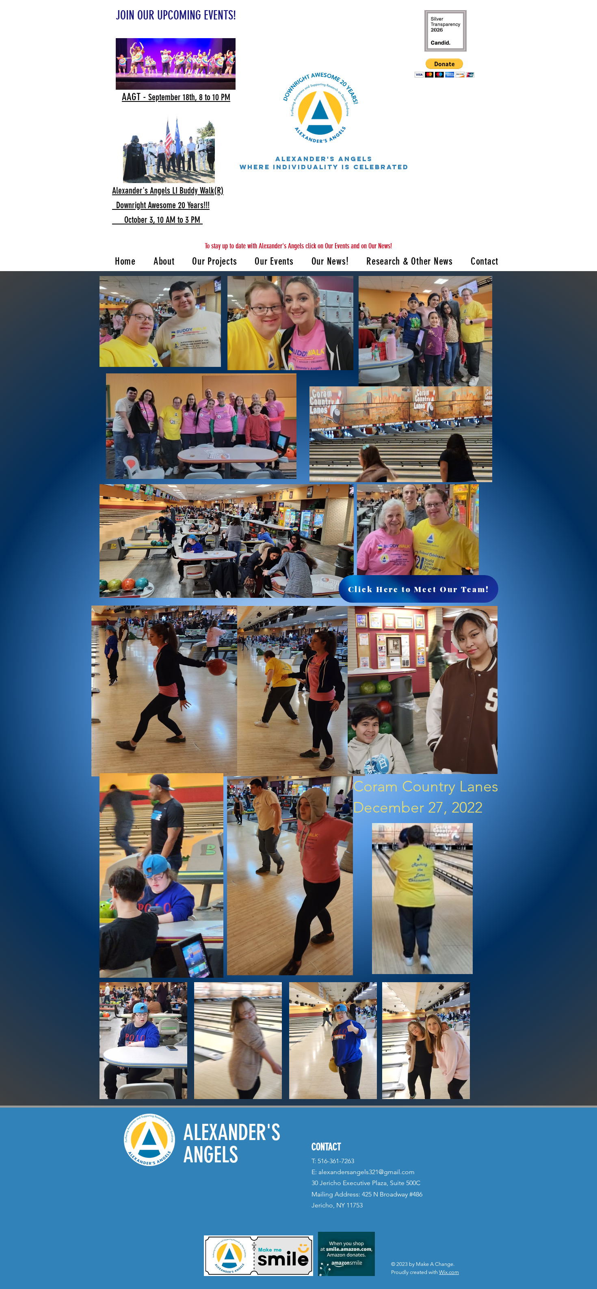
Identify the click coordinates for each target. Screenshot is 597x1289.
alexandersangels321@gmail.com (366, 1172)
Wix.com (449, 1272)
